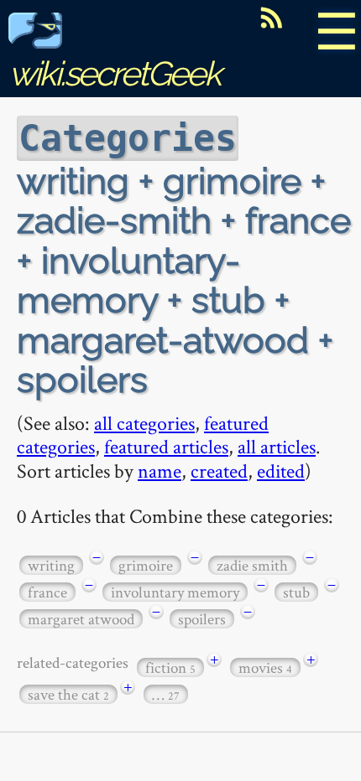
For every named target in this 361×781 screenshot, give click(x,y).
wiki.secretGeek (114, 73)
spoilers (202, 618)
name (159, 471)
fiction (170, 667)
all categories (144, 423)
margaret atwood (81, 618)
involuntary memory (175, 592)
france (47, 592)
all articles (277, 446)
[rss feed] (271, 17)
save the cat (68, 694)
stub (296, 592)
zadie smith (252, 565)
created (219, 471)
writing (51, 565)
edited (281, 471)
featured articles (166, 446)
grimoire (145, 565)
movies (265, 667)
